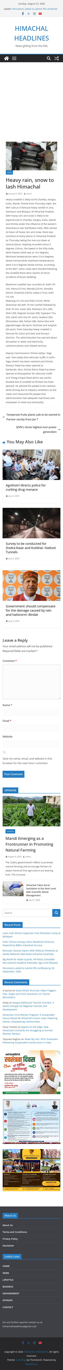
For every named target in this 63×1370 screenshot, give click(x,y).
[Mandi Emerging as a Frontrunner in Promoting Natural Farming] (31, 811)
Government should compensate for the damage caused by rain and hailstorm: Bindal (30, 610)
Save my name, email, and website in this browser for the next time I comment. (27, 761)
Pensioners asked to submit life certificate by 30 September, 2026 (34, 10)
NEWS (9, 172)
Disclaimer (8, 1245)
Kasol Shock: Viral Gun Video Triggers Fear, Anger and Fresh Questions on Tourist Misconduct (29, 994)
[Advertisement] (31, 95)
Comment (10, 661)
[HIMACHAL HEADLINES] (6, 58)
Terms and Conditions (15, 1232)
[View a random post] (56, 58)
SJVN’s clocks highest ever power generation (36, 429)
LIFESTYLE (8, 1279)
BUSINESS (8, 1286)
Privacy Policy (10, 1238)
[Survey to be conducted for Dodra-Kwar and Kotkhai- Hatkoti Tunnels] (31, 510)
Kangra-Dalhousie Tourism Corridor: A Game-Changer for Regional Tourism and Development (28, 1006)
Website (7, 736)
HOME (6, 1266)
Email (7, 721)
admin (29, 193)
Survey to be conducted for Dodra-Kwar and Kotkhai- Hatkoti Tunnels (31, 547)
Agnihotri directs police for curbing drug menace (26, 487)
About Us (8, 1225)
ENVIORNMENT (11, 1293)
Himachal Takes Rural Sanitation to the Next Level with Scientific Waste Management (41, 890)
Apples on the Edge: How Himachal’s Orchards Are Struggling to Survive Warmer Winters (27, 1030)
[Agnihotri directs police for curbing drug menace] (31, 452)
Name (7, 705)
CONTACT (8, 1307)
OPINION (10, 831)
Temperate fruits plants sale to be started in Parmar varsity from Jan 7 (33, 417)
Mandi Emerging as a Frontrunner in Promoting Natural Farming (29, 844)
